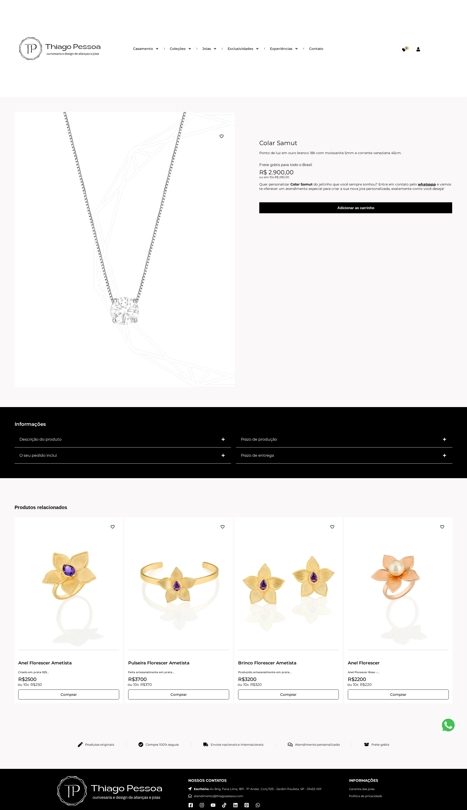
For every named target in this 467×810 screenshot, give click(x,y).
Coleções (178, 49)
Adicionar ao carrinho (355, 208)
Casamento (143, 49)
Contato (316, 49)
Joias (206, 49)
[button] (123, 439)
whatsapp (427, 184)
